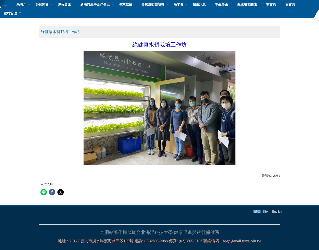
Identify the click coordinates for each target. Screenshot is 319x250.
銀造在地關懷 (247, 4)
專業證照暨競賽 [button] (152, 4)
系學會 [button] (178, 4)
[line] (44, 193)
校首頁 (271, 4)
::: (5, 4)
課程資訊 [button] (64, 4)
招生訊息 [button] (199, 4)
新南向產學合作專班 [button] (95, 4)
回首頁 (290, 4)
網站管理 (10, 13)
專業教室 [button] (125, 4)
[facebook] (52, 193)
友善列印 (47, 184)
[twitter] (61, 193)
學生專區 (221, 4)
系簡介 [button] (21, 4)
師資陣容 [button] (42, 4)
